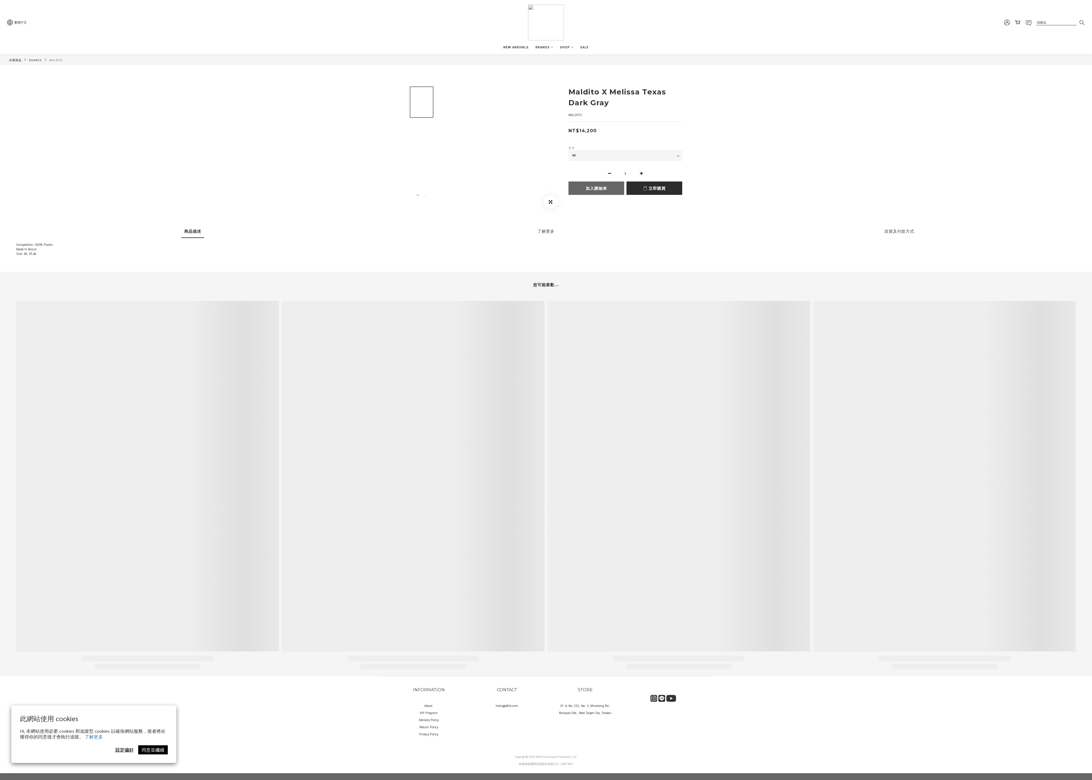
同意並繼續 (153, 750)
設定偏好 (124, 750)
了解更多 (94, 737)
